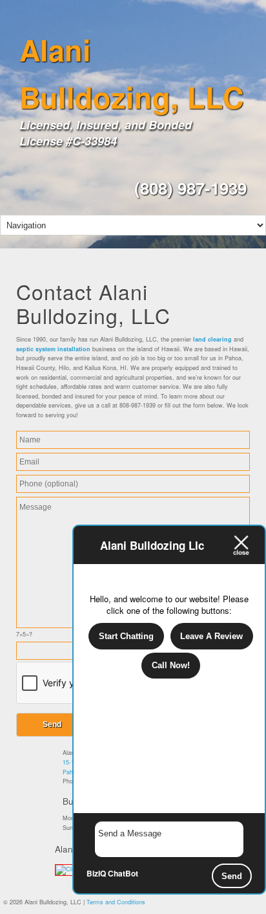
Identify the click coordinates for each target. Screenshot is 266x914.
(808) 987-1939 (190, 188)
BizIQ (96, 873)
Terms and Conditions (116, 902)
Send (231, 876)
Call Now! (171, 665)
